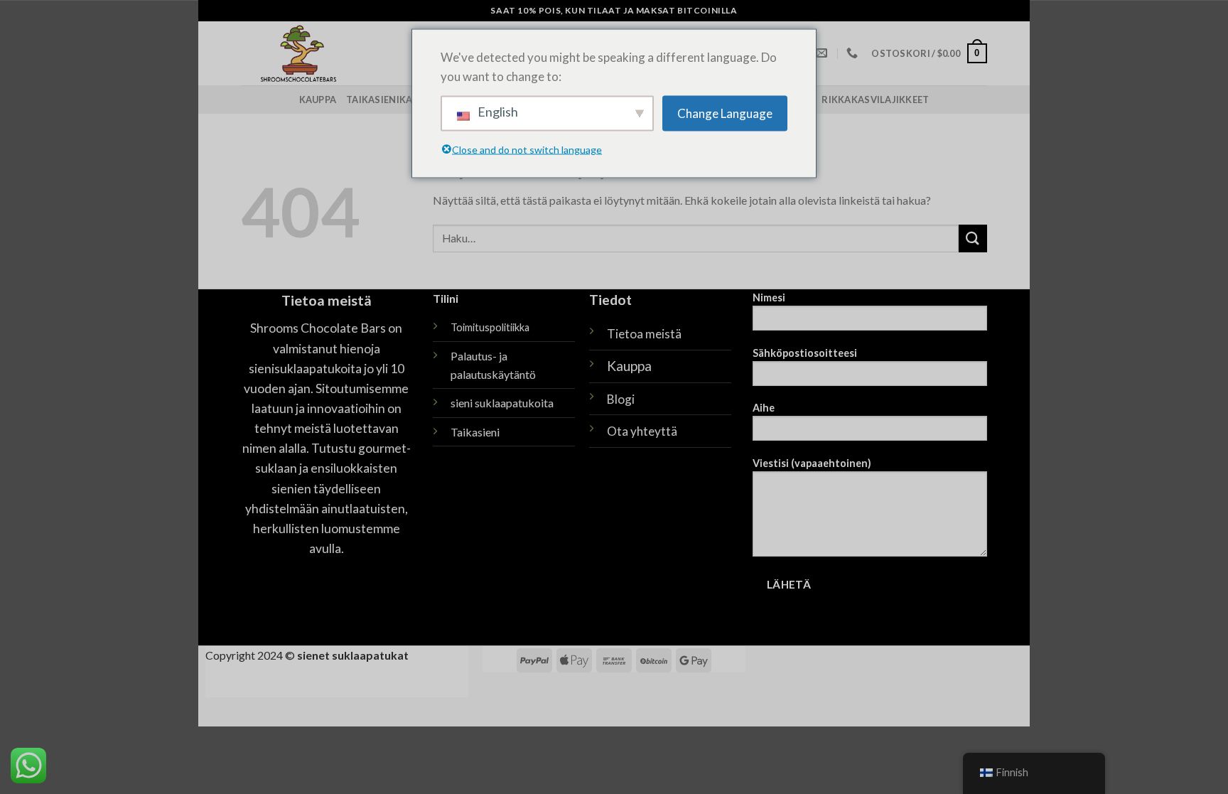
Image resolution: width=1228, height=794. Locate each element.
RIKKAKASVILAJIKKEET (875, 99)
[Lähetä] (973, 238)
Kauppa (318, 99)
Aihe (764, 408)
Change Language (724, 113)
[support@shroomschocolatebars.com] (823, 53)
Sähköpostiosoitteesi (805, 353)
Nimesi (769, 297)
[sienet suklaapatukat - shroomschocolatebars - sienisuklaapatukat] (348, 53)
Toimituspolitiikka (490, 327)
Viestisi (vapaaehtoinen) (812, 463)
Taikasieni (475, 432)
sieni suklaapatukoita (502, 402)
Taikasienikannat (392, 99)
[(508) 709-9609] (853, 53)
